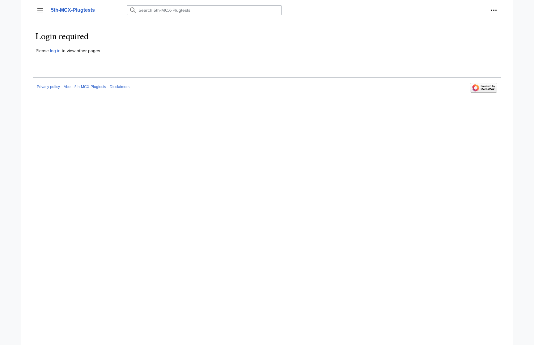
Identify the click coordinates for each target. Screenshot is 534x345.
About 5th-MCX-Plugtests (85, 87)
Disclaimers (119, 87)
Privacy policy (48, 87)
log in (55, 50)
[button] (40, 10)
